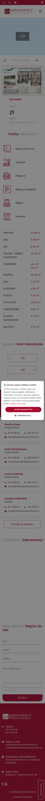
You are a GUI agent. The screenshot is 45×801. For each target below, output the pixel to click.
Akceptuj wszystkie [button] (23, 409)
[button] (22, 415)
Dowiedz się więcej (18, 403)
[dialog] (22, 400)
